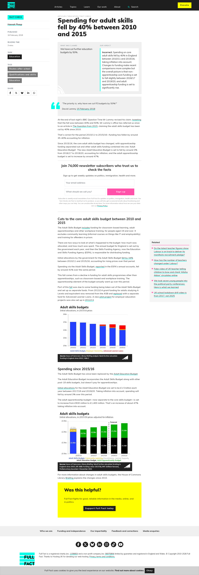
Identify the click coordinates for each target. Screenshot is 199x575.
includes (86, 228)
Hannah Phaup (15, 25)
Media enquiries (151, 531)
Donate (184, 5)
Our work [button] (102, 7)
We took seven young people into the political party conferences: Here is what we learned (170, 284)
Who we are (46, 531)
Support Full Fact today (99, 508)
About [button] (117, 7)
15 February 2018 (86, 109)
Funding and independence (71, 531)
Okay (149, 571)
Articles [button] (58, 7)
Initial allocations (66, 388)
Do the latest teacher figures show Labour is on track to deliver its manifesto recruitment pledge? (171, 251)
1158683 (73, 554)
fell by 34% (127, 258)
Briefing (70, 478)
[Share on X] (16, 93)
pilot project (106, 297)
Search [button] (134, 7)
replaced (117, 294)
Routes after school (19, 69)
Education (14, 57)
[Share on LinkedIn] (28, 93)
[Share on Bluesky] (22, 93)
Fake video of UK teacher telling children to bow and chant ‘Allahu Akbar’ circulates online (171, 272)
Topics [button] (73, 7)
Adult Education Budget (126, 374)
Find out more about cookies (129, 571)
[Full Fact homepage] (11, 5)
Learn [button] (87, 7)
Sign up (120, 192)
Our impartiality (98, 531)
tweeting (136, 120)
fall (70, 287)
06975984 (109, 554)
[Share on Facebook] (10, 93)
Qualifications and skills (22, 75)
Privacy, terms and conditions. (102, 557)
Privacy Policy (102, 206)
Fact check (15, 17)
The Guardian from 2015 (85, 126)
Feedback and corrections (125, 531)
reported (100, 267)
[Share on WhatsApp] (34, 93)
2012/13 (89, 300)
